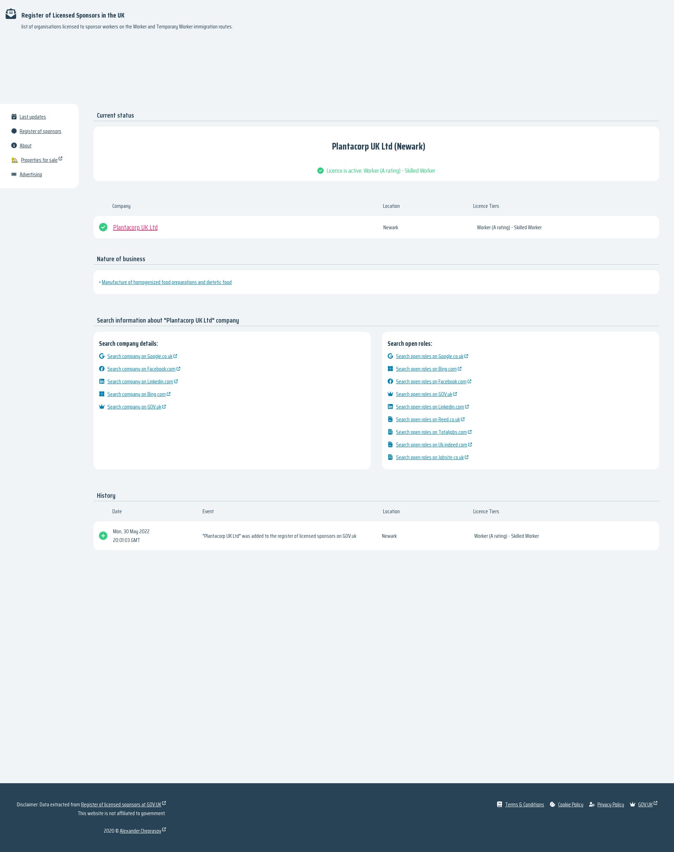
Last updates (33, 116)
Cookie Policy (570, 804)
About (26, 145)
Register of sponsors (40, 131)
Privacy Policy (610, 804)
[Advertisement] (337, 70)
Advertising (31, 174)
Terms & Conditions (524, 804)
